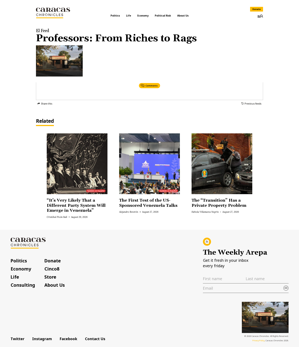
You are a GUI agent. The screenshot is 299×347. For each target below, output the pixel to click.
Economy (143, 15)
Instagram (42, 338)
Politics (115, 15)
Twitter (17, 338)
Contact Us (95, 338)
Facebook (68, 338)
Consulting (23, 285)
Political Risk (163, 15)
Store (50, 277)
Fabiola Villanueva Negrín (205, 211)
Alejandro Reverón (128, 211)
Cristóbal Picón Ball (57, 216)
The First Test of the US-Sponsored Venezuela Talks (149, 203)
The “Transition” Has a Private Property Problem (219, 203)
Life (128, 15)
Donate (256, 9)
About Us (183, 15)
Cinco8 (51, 268)
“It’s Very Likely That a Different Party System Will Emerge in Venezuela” (76, 205)
